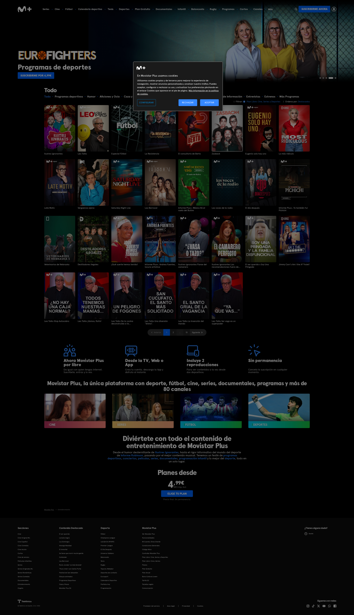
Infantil (182, 9)
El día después (252, 208)
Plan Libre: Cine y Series (151, 561)
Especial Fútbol (118, 154)
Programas (228, 9)
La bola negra (64, 538)
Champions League (108, 538)
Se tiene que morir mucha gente (71, 553)
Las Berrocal (151, 208)
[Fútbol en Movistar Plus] (211, 411)
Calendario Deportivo (109, 580)
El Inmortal (63, 549)
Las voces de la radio (222, 208)
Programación (106, 588)
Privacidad (186, 606)
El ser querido (64, 534)
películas (143, 458)
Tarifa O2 (145, 580)
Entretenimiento (24, 584)
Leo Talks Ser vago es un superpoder (224, 322)
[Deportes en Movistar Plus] (279, 411)
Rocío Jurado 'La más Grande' (70, 565)
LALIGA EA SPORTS (107, 542)
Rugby (213, 9)
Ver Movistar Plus (148, 534)
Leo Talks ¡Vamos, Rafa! (89, 321)
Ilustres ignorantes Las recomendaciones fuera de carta (225, 265)
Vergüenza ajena (86, 208)
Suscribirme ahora (314, 9)
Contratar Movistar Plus (151, 553)
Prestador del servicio (151, 606)
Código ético (147, 549)
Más (270, 9)
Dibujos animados (65, 577)
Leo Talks (82, 154)
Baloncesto (197, 9)
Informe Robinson (132, 455)
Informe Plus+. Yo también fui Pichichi (293, 209)
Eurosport (104, 577)
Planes (144, 565)
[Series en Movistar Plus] (143, 411)
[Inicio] (25, 9)
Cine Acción (22, 549)
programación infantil (193, 458)
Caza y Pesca (64, 584)
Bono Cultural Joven (149, 577)
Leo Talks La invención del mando (191, 322)
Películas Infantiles (25, 561)
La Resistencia (152, 154)
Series (46, 9)
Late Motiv (49, 208)
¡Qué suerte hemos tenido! (124, 264)
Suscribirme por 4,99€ (35, 75)
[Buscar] (296, 9)
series (154, 458)
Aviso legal (171, 606)
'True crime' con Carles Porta (70, 569)
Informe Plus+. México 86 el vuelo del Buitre (191, 209)
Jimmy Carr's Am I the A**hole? (294, 264)
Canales (258, 9)
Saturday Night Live (121, 208)
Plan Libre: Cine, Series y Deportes (155, 557)
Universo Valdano (107, 553)
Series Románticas (24, 573)
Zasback (216, 154)
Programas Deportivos (67, 580)
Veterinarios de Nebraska (56, 264)
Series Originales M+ (25, 569)
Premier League (107, 546)
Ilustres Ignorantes (167, 452)
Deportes (124, 9)
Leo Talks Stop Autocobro (56, 321)
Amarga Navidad (65, 546)
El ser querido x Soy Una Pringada (257, 265)
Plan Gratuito (142, 9)
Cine (57, 9)
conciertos (129, 458)
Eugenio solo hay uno (255, 154)
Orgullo (20, 588)
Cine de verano (23, 557)
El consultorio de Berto (189, 154)
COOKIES (200, 606)
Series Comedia (23, 577)
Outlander (63, 557)
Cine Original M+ (24, 538)
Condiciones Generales (151, 546)
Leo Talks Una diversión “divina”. (156, 322)
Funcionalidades (148, 538)
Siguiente (196, 332)
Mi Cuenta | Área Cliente (151, 542)
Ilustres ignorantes (53, 154)
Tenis (110, 9)
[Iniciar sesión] (334, 9)
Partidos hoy (105, 584)
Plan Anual (146, 573)
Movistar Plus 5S (65, 588)
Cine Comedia (23, 546)
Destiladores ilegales (88, 264)
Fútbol (69, 9)
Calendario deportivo (90, 9)
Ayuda (311, 534)
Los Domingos (64, 542)
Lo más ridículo (286, 154)
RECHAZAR (188, 102)
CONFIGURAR (146, 102)
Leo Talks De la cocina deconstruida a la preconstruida (122, 322)
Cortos (244, 9)
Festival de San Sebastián (68, 573)
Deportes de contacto (109, 573)
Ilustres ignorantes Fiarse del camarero (192, 265)
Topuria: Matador (107, 569)
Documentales (164, 9)
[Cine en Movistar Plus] (75, 411)
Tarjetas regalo (147, 584)
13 (187, 332)
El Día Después (106, 549)
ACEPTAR (209, 102)
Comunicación (147, 588)
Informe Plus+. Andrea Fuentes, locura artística (160, 265)
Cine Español (23, 542)
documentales (169, 458)
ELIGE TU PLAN (177, 493)
